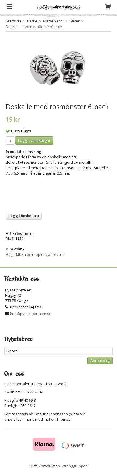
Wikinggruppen (75, 465)
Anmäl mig (100, 360)
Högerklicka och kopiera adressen (35, 254)
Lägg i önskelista (24, 215)
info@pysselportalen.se (30, 313)
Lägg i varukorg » (34, 140)
